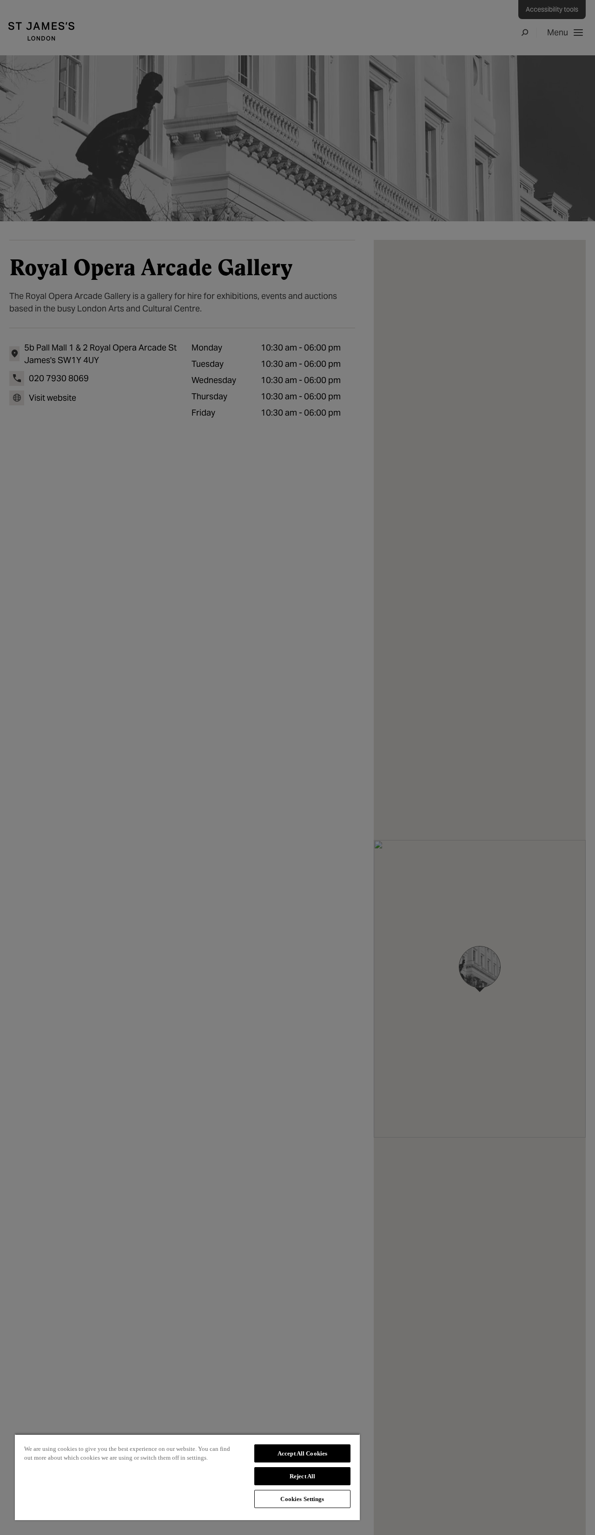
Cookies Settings (302, 1498)
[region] (187, 1477)
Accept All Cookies (302, 1453)
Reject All (302, 1476)
